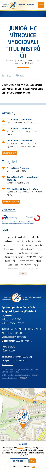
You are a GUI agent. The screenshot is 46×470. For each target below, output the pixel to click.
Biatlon (39, 241)
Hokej (22, 75)
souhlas (20, 447)
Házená (23, 268)
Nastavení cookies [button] (19, 461)
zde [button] (33, 466)
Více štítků (23, 273)
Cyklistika (38, 245)
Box (14, 245)
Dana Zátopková (9, 249)
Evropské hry (31, 257)
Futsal (38, 260)
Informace (33, 268)
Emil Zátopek (11, 253)
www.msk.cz (7, 364)
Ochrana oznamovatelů (10, 372)
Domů (8, 60)
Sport (20, 60)
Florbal (7, 261)
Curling (28, 245)
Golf (16, 265)
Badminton (9, 241)
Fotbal (15, 260)
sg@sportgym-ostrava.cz (15, 336)
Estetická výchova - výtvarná (13, 257)
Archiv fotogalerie (11, 202)
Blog (14, 60)
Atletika (35, 237)
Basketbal (29, 241)
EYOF (41, 257)
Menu (41, 5)
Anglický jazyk (24, 237)
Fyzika (10, 265)
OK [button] (32, 461)
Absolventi (11, 237)
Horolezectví (13, 269)
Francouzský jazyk (26, 261)
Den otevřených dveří (26, 249)
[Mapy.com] (23, 429)
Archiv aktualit (9, 153)
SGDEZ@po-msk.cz (23, 340)
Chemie (21, 245)
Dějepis (39, 249)
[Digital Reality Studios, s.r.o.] (23, 378)
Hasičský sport (25, 265)
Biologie (7, 245)
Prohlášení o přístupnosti (30, 370)
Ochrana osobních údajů (11, 370)
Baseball (19, 241)
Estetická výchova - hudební (29, 253)
